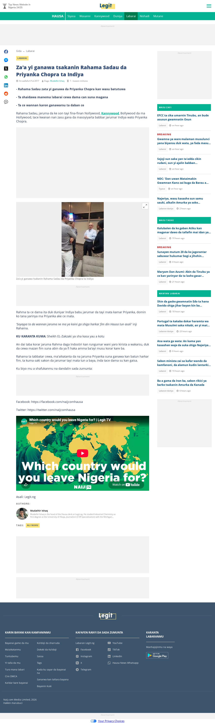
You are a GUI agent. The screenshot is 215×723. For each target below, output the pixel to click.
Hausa (57, 16)
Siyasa (71, 16)
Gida (19, 51)
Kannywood (101, 16)
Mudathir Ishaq (57, 80)
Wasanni (84, 16)
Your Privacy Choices (111, 721)
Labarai (131, 16)
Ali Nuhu (32, 525)
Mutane (158, 16)
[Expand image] (145, 206)
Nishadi (144, 16)
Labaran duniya (166, 208)
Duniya (117, 16)
